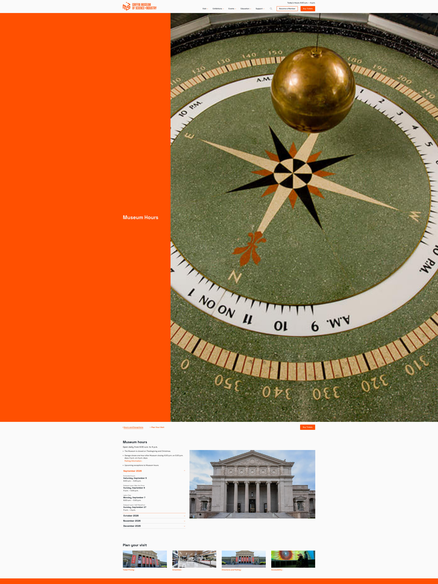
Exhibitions (217, 8)
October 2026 (131, 515)
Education (245, 8)
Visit (204, 8)
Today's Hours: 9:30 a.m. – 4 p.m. (301, 3)
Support (259, 8)
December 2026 (132, 525)
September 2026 (132, 470)
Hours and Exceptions (133, 427)
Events (231, 8)
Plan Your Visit (157, 427)
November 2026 (132, 520)
